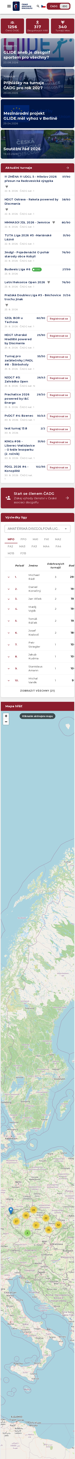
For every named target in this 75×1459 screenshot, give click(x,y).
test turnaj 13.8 (16, 428)
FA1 (46, 539)
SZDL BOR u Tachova (14, 320)
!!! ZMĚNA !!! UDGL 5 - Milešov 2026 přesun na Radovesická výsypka (31, 179)
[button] (27, 1233)
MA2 (58, 539)
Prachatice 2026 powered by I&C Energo (17, 398)
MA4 (46, 546)
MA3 (22, 546)
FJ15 (23, 553)
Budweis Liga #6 (17, 269)
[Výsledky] (7, 187)
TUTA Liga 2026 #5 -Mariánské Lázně (28, 237)
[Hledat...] (38, 6)
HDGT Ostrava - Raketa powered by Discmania (31, 201)
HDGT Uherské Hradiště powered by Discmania (18, 339)
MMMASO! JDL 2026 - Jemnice (27, 222)
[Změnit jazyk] (44, 6)
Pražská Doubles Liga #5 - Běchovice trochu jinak (33, 297)
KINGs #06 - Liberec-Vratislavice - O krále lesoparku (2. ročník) (20, 448)
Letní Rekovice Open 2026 (25, 282)
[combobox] (37, 529)
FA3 (34, 546)
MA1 (35, 539)
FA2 (10, 546)
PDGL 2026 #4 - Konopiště (17, 469)
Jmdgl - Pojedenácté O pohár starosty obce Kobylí (27, 254)
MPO (11, 539)
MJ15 (11, 553)
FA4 (58, 546)
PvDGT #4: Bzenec (19, 415)
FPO (24, 539)
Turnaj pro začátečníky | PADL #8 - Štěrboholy (19, 360)
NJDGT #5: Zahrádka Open (16, 379)
